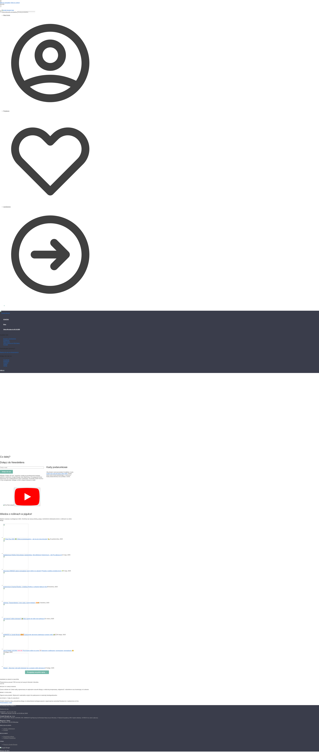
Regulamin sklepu (8, 736)
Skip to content (15, 2)
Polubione (6, 111)
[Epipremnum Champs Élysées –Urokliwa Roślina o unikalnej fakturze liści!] (15, 585)
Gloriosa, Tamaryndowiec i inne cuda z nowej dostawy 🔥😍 (21, 602)
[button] (2, 305)
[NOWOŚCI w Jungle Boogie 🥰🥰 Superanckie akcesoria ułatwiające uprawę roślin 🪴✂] (15, 633)
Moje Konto (6, 15)
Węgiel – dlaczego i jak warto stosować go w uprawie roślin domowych (24, 668)
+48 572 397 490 (11, 712)
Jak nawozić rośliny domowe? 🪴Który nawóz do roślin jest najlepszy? (24, 618)
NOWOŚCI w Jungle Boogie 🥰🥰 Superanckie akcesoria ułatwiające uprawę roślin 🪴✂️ (30, 634)
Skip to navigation (5, 2)
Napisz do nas (4, 709)
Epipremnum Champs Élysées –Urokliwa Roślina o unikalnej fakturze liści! (25, 586)
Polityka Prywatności (9, 738)
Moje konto (6, 341)
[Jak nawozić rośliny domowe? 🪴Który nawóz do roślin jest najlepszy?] (15, 617)
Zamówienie (7, 207)
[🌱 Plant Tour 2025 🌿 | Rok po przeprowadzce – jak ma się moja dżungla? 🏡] (15, 537)
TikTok (5, 366)
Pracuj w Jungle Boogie (10, 744)
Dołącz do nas (6, 471)
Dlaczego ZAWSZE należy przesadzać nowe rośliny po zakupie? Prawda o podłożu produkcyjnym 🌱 (33, 571)
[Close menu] (0, 1)
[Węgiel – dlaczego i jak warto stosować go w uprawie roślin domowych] (15, 666)
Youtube (5, 363)
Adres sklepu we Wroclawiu (11, 343)
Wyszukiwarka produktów (9, 12)
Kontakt (5, 344)
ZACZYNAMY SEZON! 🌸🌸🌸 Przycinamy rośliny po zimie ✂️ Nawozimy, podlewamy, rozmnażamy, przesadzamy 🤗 (38, 650)
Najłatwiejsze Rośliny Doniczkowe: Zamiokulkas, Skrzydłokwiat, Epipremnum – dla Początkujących (32, 555)
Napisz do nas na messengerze (9, 352)
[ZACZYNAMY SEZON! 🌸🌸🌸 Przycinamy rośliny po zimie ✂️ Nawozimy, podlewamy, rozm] (15, 649)
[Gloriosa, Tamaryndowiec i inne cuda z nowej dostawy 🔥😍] (15, 601)
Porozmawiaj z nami (6, 702)
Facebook (6, 360)
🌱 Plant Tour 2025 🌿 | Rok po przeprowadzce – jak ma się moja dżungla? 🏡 (26, 539)
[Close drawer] (0, 6)
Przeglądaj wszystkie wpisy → (37, 672)
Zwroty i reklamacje (9, 728)
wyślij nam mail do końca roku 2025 (56, 473)
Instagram (6, 361)
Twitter (5, 364)
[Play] (27, 497)
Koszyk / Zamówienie (9, 338)
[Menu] (0, 10)
